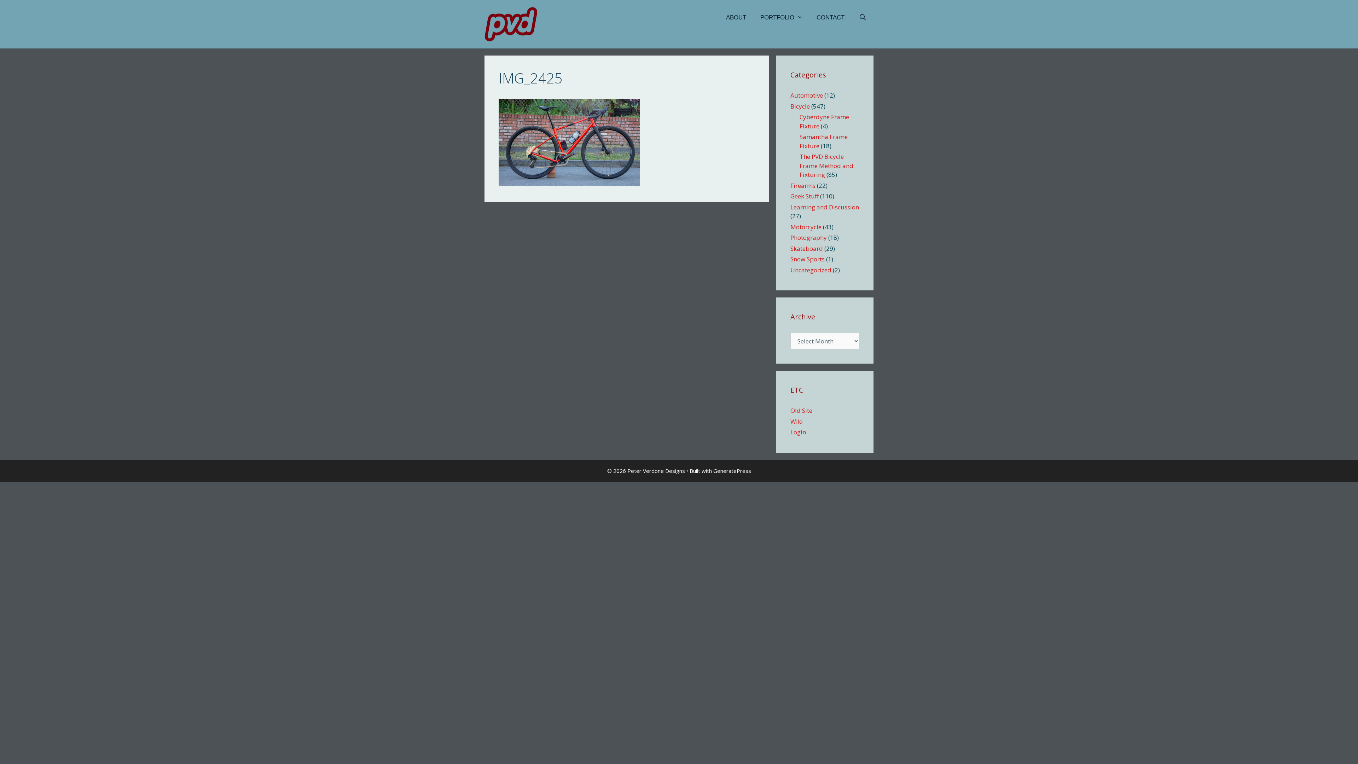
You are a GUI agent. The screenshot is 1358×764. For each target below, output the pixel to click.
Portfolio (777, 17)
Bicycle (800, 106)
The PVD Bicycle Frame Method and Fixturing (826, 165)
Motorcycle (806, 227)
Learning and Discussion (824, 207)
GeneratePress (732, 470)
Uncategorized (810, 270)
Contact (831, 17)
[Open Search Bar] (863, 17)
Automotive (806, 95)
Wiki (796, 421)
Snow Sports (807, 259)
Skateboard (806, 248)
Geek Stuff (804, 196)
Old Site (801, 410)
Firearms (803, 185)
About (736, 17)
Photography (808, 237)
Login (798, 432)
